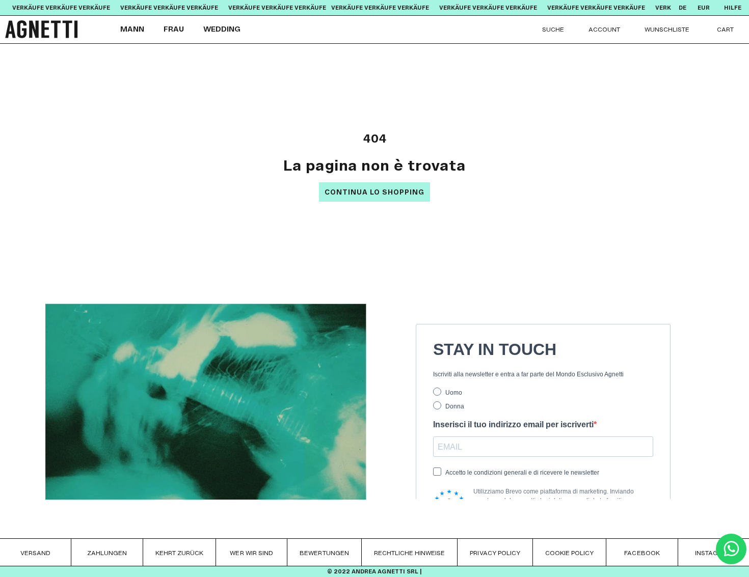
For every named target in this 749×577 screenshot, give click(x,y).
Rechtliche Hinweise (409, 552)
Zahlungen (107, 552)
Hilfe (732, 8)
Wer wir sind (251, 552)
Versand (35, 552)
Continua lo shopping (374, 192)
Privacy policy (495, 552)
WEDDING (221, 29)
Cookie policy (569, 552)
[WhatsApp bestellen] (731, 561)
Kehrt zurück (179, 552)
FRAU (174, 29)
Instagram (713, 552)
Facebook (641, 552)
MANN (132, 29)
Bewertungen (324, 552)
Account (604, 29)
